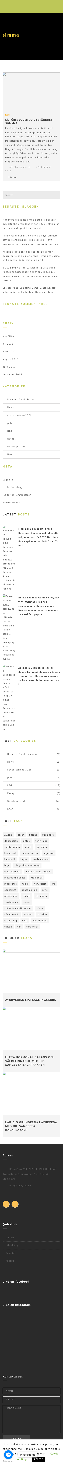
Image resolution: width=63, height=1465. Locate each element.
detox (26, 840)
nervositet (40, 883)
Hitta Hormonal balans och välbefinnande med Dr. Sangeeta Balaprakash (30, 1061)
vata (24, 920)
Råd (7, 114)
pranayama (11, 896)
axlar (21, 834)
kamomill (9, 859)
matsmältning (12, 871)
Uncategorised (16, 446)
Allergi (8, 834)
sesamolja (42, 896)
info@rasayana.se (19, 167)
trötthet (42, 914)
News (10, 407)
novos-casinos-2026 (19, 415)
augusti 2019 (10, 359)
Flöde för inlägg (13, 487)
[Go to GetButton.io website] (8, 1461)
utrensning (10, 920)
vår (19, 926)
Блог (10, 454)
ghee (28, 847)
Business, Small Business (22, 399)
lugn (7, 865)
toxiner (28, 914)
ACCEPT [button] (38, 1459)
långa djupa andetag (27, 865)
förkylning (41, 840)
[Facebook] (6, 1204)
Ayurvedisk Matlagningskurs (30, 1000)
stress (26, 902)
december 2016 (12, 374)
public (11, 423)
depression (11, 840)
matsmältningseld (15, 877)
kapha (23, 859)
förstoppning (12, 847)
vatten (8, 926)
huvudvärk (10, 853)
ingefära (49, 853)
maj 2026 (8, 336)
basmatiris (48, 834)
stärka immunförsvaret (17, 908)
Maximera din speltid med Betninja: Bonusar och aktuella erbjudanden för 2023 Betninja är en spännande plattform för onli (31, 224)
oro (53, 883)
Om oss (10, 1237)
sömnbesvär (11, 914)
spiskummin (11, 902)
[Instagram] (15, 1204)
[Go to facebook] (8, 1454)
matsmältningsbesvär (38, 871)
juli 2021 (8, 343)
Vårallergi (32, 926)
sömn (40, 908)
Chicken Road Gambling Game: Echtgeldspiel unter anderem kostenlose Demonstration (29, 290)
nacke (25, 883)
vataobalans (40, 920)
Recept (11, 438)
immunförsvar (30, 853)
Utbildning (12, 1245)
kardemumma (41, 859)
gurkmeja (42, 847)
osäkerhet (10, 889)
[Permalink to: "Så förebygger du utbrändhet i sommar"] (31, 91)
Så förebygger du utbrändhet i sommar (29, 121)
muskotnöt (10, 883)
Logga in (8, 479)
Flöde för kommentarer (17, 494)
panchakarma (29, 889)
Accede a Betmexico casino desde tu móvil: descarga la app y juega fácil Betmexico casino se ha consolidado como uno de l (31, 256)
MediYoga (37, 877)
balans (33, 834)
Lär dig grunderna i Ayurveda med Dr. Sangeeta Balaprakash (31, 1126)
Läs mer (13, 177)
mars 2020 (9, 351)
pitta (45, 889)
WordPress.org (11, 502)
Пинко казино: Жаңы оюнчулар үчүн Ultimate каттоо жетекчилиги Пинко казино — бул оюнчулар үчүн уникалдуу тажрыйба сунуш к (30, 240)
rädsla (26, 896)
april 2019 (9, 366)
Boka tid (10, 1253)
